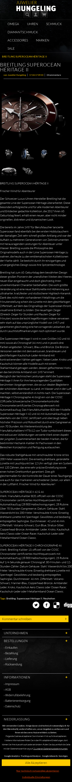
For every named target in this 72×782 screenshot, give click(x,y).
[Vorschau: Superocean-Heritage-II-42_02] (26, 154)
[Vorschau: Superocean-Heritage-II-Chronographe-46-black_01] (27, 171)
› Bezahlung (11, 653)
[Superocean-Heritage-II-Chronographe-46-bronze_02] (36, 114)
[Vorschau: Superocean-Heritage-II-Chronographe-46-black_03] (9, 171)
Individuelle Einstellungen (36, 777)
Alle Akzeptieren (36, 763)
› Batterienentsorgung (17, 701)
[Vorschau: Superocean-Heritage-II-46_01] (8, 154)
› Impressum (11, 684)
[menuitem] (27, 14)
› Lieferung (10, 659)
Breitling (11, 598)
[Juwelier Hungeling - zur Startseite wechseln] (36, 4)
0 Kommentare (54, 75)
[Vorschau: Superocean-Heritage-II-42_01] (44, 154)
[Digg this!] (68, 605)
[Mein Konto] (35, 14)
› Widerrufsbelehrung (17, 695)
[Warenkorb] (44, 14)
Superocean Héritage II (29, 598)
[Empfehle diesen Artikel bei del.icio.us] (58, 605)
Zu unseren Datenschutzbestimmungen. (50, 748)
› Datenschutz (12, 706)
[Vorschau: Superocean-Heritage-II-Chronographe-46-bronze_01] (62, 154)
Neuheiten (49, 598)
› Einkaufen (10, 648)
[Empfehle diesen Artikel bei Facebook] (48, 605)
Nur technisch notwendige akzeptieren (37, 770)
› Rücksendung (13, 664)
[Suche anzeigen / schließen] (27, 14)
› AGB (7, 689)
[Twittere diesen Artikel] (38, 605)
